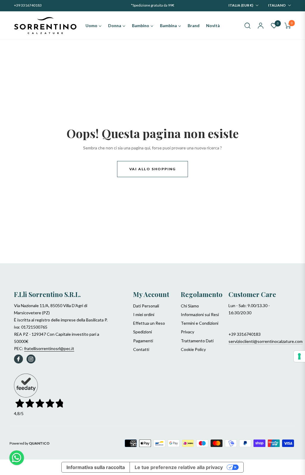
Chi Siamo (190, 305)
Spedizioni (142, 331)
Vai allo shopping (152, 169)
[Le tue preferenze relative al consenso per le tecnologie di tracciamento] (299, 356)
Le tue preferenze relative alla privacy (179, 467)
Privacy (187, 331)
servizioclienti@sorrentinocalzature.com (265, 341)
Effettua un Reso (149, 323)
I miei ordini (143, 314)
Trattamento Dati (197, 340)
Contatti (141, 349)
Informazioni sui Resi (200, 314)
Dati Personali (146, 305)
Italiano (277, 5)
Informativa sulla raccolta (95, 467)
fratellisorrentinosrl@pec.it (49, 348)
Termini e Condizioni (199, 323)
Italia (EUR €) (240, 5)
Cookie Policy (193, 349)
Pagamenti (143, 340)
